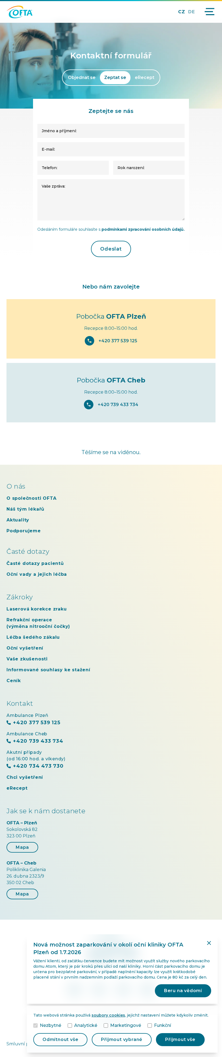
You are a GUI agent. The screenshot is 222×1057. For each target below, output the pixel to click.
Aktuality (17, 520)
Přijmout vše (180, 1039)
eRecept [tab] (144, 77)
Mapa (22, 847)
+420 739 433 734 (118, 404)
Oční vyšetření (24, 648)
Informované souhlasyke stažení (48, 669)
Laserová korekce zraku (36, 609)
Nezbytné (50, 1025)
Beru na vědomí (183, 990)
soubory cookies (108, 1015)
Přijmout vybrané (121, 1039)
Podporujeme (23, 530)
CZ (181, 11)
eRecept (17, 788)
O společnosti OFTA (31, 498)
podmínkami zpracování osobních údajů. (143, 229)
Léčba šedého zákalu (33, 637)
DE (191, 11)
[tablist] (111, 77)
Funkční (162, 1025)
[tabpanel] (111, 178)
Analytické (85, 1025)
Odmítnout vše (60, 1039)
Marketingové (125, 1025)
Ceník (13, 680)
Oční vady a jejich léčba (36, 574)
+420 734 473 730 (38, 766)
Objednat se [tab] (82, 77)
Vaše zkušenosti (27, 659)
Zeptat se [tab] (115, 77)
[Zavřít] (209, 943)
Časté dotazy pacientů (35, 563)
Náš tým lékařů (25, 509)
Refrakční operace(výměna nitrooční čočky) (38, 623)
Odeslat (111, 249)
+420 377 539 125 (118, 340)
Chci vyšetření (24, 777)
